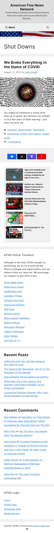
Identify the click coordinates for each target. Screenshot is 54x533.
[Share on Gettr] (41, 156)
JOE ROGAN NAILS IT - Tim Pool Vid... (34, 228)
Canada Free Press (14, 300)
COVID (23, 134)
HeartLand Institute (14, 305)
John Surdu (10, 441)
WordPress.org (11, 513)
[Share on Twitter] (21, 156)
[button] (47, 27)
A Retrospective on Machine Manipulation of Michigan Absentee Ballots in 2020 (23, 464)
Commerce (13, 134)
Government (24, 129)
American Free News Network (27, 7)
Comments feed (12, 509)
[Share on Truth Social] (31, 156)
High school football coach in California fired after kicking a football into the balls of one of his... (35, 173)
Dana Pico (9, 474)
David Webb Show (13, 282)
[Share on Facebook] (12, 156)
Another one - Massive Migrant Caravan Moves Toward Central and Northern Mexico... (34, 187)
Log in (7, 500)
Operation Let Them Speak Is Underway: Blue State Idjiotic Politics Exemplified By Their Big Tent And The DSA (27, 421)
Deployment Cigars (14, 287)
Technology (39, 129)
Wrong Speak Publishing (16, 318)
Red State (9, 309)
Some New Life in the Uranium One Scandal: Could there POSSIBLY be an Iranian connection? (24, 384)
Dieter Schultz (11, 460)
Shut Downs (34, 134)
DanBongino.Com (13, 291)
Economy (12, 129)
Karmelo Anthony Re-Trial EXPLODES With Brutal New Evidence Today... (35, 201)
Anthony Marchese (41, 526)
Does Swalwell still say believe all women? (26, 377)
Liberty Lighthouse (14, 331)
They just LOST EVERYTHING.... (30, 214)
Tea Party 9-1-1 (12, 340)
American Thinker (13, 296)
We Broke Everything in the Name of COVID (25, 64)
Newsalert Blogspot (14, 327)
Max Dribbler (10, 417)
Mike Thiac (9, 431)
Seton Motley (11, 336)
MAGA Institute (12, 322)
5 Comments (14, 142)
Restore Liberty (12, 313)
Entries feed (10, 504)
